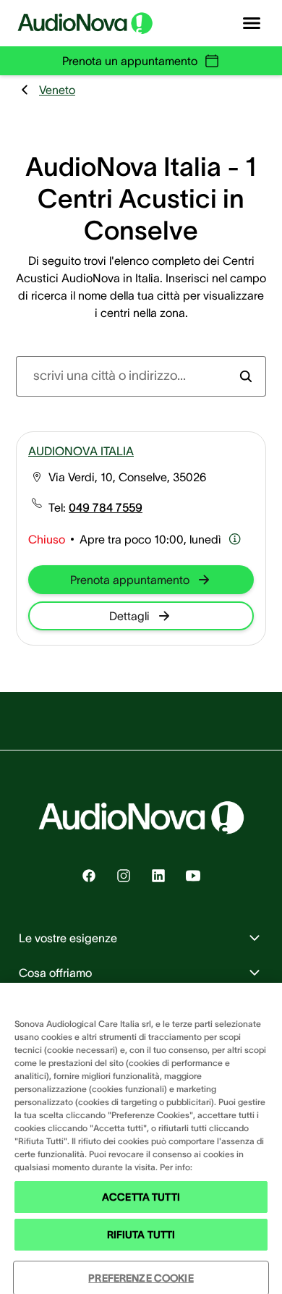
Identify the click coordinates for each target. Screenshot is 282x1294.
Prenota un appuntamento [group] (129, 60)
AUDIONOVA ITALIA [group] (81, 450)
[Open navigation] (251, 23)
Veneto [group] (57, 89)
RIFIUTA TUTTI (141, 1234)
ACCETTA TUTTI (141, 1197)
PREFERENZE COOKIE (140, 1278)
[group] (105, 507)
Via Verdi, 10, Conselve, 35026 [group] (127, 476)
